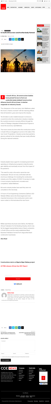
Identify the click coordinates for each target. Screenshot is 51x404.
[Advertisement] (18, 20)
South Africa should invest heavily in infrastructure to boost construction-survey (27, 333)
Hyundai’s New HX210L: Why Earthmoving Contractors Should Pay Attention (44, 53)
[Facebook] (37, 1)
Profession (7, 30)
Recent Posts (8, 289)
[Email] (22, 39)
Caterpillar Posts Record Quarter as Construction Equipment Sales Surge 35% (45, 59)
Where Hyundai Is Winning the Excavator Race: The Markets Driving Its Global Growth (45, 45)
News (2, 30)
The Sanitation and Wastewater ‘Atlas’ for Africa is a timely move (8, 333)
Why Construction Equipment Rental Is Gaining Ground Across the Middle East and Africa (45, 38)
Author (2, 289)
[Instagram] (39, 1)
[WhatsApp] (16, 39)
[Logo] (3, 8)
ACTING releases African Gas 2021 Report (14, 266)
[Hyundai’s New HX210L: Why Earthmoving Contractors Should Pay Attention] (39, 52)
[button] (49, 7)
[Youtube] (42, 1)
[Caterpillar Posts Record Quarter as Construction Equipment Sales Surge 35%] (39, 59)
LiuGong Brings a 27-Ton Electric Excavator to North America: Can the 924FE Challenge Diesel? (45, 31)
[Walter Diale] (4, 295)
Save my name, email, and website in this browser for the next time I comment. (15, 356)
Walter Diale (4, 36)
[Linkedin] (19, 39)
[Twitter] (41, 1)
